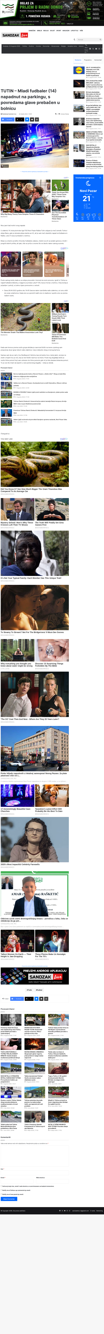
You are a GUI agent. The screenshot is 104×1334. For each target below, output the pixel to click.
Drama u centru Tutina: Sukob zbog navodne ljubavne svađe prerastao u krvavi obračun (11, 1103)
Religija (63, 46)
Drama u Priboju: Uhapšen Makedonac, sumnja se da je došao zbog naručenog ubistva (94, 163)
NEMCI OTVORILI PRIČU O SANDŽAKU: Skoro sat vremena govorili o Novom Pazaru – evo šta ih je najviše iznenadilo (94, 136)
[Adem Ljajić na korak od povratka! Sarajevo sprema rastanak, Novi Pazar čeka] (6, 422)
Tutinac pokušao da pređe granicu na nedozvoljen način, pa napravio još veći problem (33, 1103)
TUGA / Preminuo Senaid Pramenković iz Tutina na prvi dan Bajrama (34, 1126)
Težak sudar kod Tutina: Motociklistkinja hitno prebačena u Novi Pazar (9, 1126)
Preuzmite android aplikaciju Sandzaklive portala (35, 966)
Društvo (31, 46)
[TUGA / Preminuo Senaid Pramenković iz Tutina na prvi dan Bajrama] (34, 1116)
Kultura (81, 46)
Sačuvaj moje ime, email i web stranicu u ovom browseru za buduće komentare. (28, 1186)
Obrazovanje (55, 46)
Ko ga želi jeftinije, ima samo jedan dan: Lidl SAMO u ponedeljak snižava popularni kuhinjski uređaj (93, 109)
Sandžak (32, 30)
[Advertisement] (35, 71)
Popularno (88, 60)
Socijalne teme (72, 46)
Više (81, 30)
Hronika (38, 46)
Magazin (66, 30)
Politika (24, 46)
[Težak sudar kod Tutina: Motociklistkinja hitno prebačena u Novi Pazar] (11, 1116)
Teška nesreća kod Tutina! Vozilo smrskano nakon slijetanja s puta (33, 1078)
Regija (46, 30)
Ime (2, 1169)
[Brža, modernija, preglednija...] (35, 976)
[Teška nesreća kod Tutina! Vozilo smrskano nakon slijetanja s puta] (34, 1068)
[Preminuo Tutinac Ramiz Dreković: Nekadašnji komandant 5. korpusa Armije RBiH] (6, 413)
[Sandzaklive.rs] (15, 35)
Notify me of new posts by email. (13, 1194)
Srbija (39, 30)
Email (3, 1177)
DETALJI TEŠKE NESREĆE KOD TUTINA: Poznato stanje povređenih (58, 1126)
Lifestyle (74, 30)
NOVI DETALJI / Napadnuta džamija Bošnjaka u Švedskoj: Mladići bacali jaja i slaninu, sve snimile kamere (93, 150)
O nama (92, 1211)
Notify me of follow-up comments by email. (16, 1190)
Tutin (30, 990)
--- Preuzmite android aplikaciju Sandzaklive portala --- (34, 171)
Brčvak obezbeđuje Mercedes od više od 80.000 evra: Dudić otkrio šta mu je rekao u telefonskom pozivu (94, 96)
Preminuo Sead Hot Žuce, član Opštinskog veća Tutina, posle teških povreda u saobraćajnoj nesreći (94, 122)
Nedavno (78, 60)
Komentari (98, 60)
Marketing (99, 1211)
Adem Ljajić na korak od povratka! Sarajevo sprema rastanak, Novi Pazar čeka (40, 419)
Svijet (52, 30)
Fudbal (39, 990)
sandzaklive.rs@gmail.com (80, 1211)
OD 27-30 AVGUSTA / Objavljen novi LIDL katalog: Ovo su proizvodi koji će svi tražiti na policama (93, 71)
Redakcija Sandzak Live (9, 114)
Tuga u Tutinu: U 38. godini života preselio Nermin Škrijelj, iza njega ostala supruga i (57, 1079)
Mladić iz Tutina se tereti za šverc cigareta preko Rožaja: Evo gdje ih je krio (58, 1102)
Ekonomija (46, 46)
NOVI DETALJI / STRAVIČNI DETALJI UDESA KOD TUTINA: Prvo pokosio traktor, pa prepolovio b (11, 1079)
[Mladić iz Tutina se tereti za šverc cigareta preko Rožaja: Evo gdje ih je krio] (58, 1092)
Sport (58, 30)
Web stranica (40, 1177)
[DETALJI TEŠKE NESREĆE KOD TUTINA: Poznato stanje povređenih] (58, 1116)
